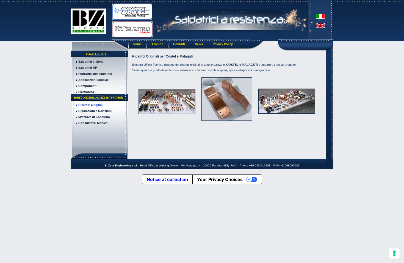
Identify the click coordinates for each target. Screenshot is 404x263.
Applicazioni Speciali (93, 79)
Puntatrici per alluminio (95, 73)
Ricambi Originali (90, 104)
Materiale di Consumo (94, 117)
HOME (137, 44)
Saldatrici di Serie (90, 61)
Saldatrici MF (87, 67)
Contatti (179, 44)
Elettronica (86, 92)
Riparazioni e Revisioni (95, 111)
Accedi (272, 43)
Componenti (87, 85)
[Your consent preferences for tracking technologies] (394, 253)
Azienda (157, 44)
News (199, 44)
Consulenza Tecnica (92, 123)
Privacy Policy (223, 44)
